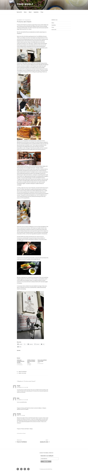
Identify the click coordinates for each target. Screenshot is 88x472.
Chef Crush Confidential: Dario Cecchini (20, 361)
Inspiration (36, 12)
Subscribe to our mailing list (47, 455)
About (30, 12)
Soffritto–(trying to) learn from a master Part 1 (31, 361)
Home (25, 12)
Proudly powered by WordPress (46, 469)
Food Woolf (25, 4)
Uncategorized (23, 371)
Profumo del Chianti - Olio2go (27, 428)
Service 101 (19, 12)
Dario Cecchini (22, 373)
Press (42, 12)
